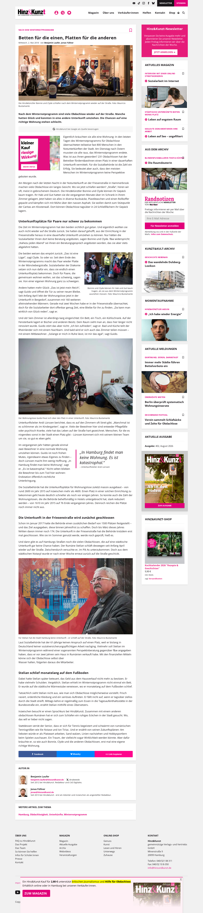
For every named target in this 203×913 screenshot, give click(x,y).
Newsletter (166, 3)
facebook (148, 3)
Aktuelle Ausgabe (68, 844)
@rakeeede (74, 779)
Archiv (62, 848)
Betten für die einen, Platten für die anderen (67, 38)
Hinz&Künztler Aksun (157, 309)
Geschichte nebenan (156, 257)
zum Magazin (35, 893)
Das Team (20, 848)
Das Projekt (21, 844)
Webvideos (65, 851)
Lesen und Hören (113, 848)
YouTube (134, 3)
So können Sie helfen (26, 851)
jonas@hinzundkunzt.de (42, 792)
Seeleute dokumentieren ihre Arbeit (161, 130)
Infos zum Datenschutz (162, 234)
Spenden (180, 3)
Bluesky (153, 3)
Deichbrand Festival (156, 415)
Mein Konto (56, 12)
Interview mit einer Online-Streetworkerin (160, 74)
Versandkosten (155, 578)
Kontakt (160, 12)
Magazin (93, 12)
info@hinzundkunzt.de (159, 867)
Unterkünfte (56, 814)
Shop (172, 12)
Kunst (107, 844)
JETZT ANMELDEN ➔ (164, 52)
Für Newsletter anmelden (165, 225)
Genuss (107, 841)
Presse (18, 858)
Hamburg (24, 814)
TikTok (138, 3)
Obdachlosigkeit (39, 814)
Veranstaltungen (68, 855)
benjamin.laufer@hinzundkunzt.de (47, 779)
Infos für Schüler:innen (27, 855)
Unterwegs (109, 851)
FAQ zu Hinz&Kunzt (25, 840)
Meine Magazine (63, 12)
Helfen (147, 12)
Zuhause (108, 855)
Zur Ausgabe (165, 505)
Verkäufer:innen (128, 12)
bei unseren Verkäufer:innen (79, 885)
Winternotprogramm (75, 814)
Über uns (108, 12)
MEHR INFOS (39, 166)
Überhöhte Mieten (155, 397)
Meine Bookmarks (69, 12)
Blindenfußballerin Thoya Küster (164, 158)
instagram (143, 3)
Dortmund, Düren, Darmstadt (161, 357)
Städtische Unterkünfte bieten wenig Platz (162, 113)
